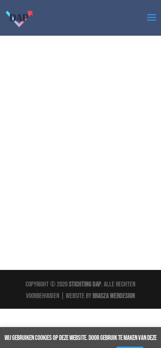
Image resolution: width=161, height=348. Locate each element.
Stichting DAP (85, 284)
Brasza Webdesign (114, 296)
